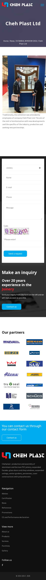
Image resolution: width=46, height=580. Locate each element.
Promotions (7, 512)
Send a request (15, 253)
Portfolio (6, 546)
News (4, 503)
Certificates (7, 498)
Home (5, 41)
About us (5, 531)
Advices (5, 493)
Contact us (12, 306)
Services (5, 541)
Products (5, 536)
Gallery (5, 550)
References (6, 507)
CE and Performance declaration (15, 517)
